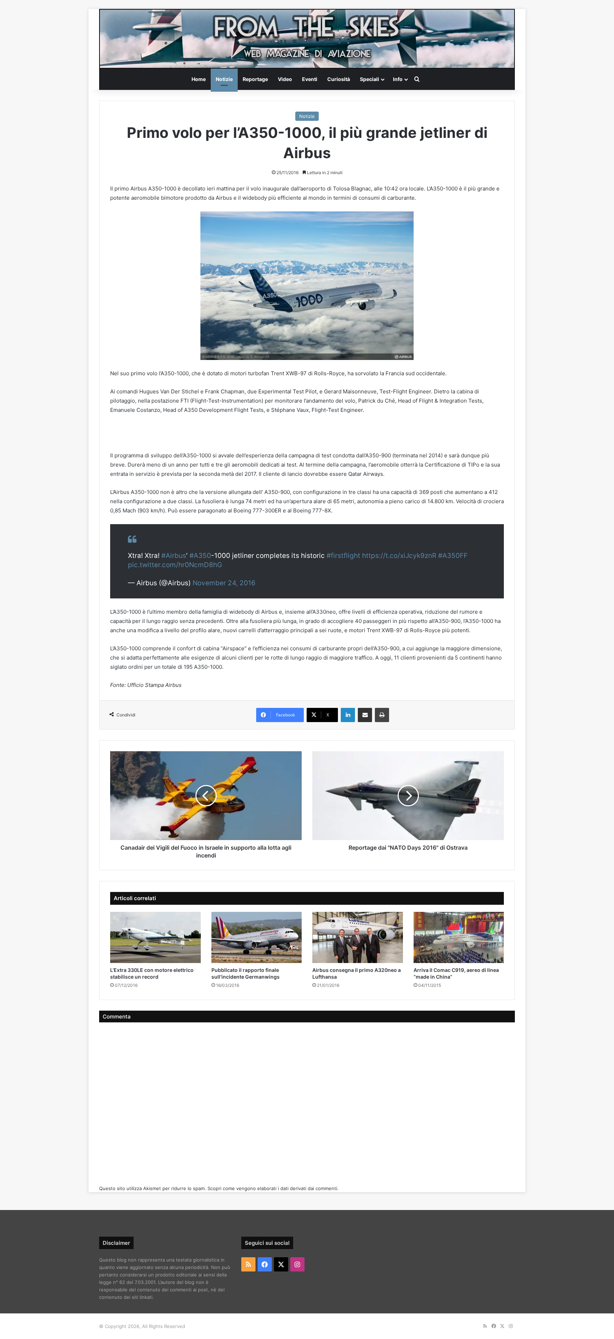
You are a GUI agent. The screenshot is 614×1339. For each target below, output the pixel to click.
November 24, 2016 (224, 583)
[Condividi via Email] (365, 715)
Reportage (255, 79)
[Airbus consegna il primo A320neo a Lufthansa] (357, 937)
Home (199, 79)
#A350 (200, 556)
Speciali (369, 79)
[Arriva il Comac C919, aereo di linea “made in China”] (459, 937)
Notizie (224, 79)
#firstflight (343, 556)
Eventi (309, 79)
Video (285, 79)
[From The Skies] (307, 39)
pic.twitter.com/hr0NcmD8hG (175, 565)
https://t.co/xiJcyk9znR (399, 556)
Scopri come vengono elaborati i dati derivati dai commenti (272, 1188)
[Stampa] (382, 715)
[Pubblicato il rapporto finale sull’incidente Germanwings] (256, 937)
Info (398, 79)
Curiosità (338, 79)
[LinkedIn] (348, 715)
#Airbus (173, 556)
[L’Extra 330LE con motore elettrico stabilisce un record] (155, 937)
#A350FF (453, 556)
